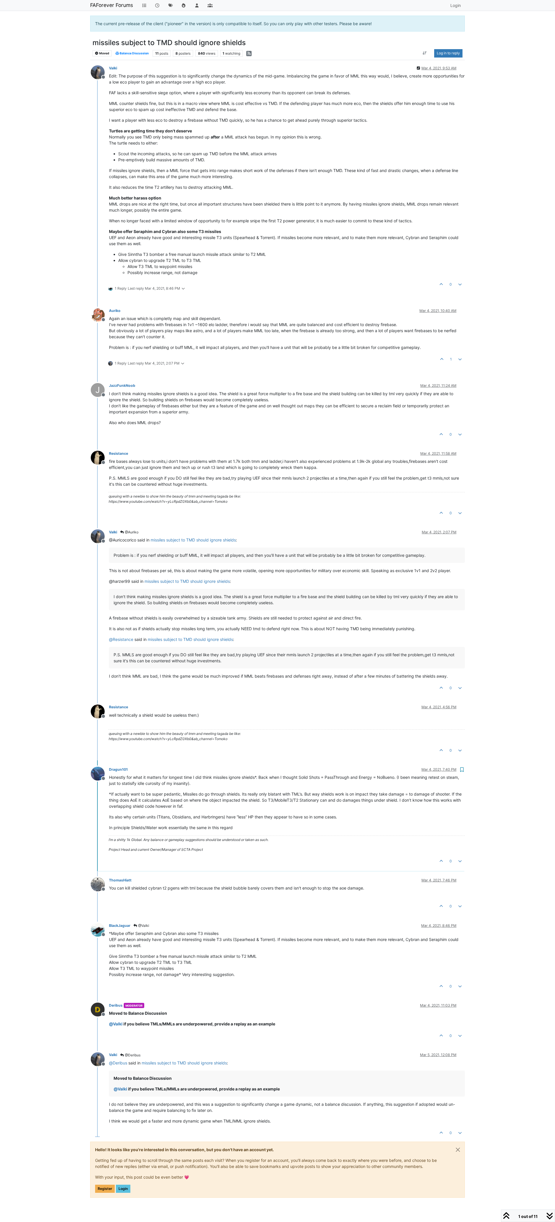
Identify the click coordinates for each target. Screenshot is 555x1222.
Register (105, 1188)
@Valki (143, 925)
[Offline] (100, 71)
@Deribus (132, 1055)
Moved (104, 53)
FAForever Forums (111, 5)
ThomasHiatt (120, 880)
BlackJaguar (119, 925)
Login (123, 1188)
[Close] (458, 1150)
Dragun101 (118, 769)
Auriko (115, 310)
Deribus (116, 1005)
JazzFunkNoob (122, 385)
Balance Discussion (134, 53)
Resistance (118, 453)
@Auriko (131, 532)
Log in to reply (448, 53)
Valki (113, 68)
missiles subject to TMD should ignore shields (193, 539)
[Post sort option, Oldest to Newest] (425, 53)
